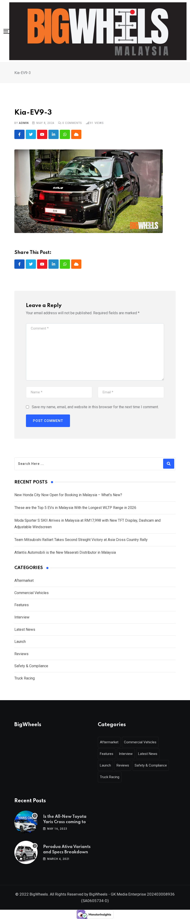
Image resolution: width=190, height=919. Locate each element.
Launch (20, 641)
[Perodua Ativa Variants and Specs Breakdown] (26, 852)
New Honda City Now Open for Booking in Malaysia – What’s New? (68, 495)
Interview (21, 617)
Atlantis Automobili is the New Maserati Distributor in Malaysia (65, 552)
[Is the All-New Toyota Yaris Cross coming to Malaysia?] (26, 822)
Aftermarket (24, 580)
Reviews (21, 654)
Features (21, 605)
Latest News (24, 629)
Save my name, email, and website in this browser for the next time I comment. (95, 407)
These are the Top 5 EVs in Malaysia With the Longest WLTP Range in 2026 (75, 507)
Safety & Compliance (31, 666)
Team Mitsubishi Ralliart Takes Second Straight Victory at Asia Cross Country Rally (81, 539)
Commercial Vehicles (31, 593)
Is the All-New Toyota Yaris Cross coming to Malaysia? (64, 822)
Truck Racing (24, 678)
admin (23, 123)
